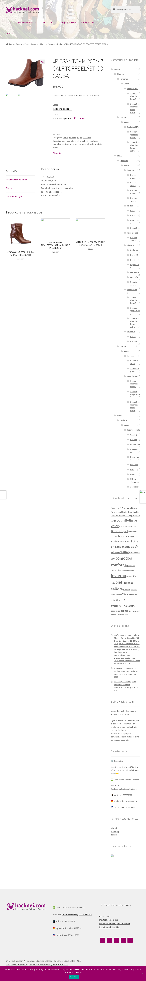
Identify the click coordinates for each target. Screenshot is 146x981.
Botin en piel (119, 531)
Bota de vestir (117, 515)
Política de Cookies (108, 919)
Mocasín (134, 277)
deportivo (129, 565)
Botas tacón (133, 184)
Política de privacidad (16, 964)
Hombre (120, 74)
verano (134, 595)
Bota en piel (129, 516)
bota (134, 508)
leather (81, 144)
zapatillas (115, 611)
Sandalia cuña (134, 362)
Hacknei (130, 356)
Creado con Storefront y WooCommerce (48, 964)
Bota (132, 210)
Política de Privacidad (109, 927)
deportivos (116, 570)
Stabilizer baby (116, 595)
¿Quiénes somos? (24, 22)
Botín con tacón (91, 141)
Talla (55, 114)
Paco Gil (130, 233)
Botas (133, 336)
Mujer (27, 44)
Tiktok (114, 834)
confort (65, 144)
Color (55, 104)
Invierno (34, 44)
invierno (73, 144)
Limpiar (81, 118)
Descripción (11, 171)
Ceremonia (135, 444)
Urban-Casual (133, 480)
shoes (126, 589)
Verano (124, 117)
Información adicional (17, 179)
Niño (119, 415)
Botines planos (133, 191)
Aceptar (73, 977)
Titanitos (127, 594)
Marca (42, 44)
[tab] (20, 171)
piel (87, 144)
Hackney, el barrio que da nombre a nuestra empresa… (125, 684)
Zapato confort (133, 283)
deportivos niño (128, 570)
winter (100, 144)
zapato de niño (122, 615)
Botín (59, 44)
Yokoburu (131, 331)
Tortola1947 (132, 127)
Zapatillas (135, 228)
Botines (133, 341)
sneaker (134, 590)
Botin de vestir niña (127, 526)
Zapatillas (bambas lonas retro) (135, 108)
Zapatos (134, 486)
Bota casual (116, 512)
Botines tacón (133, 199)
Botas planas (133, 176)
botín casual (126, 536)
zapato (124, 610)
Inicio (8, 22)
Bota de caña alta (130, 512)
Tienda (45, 22)
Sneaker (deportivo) (135, 311)
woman (121, 599)
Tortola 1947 (132, 88)
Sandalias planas (134, 370)
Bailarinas (134, 250)
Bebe (132, 434)
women (56, 147)
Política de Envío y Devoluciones (114, 923)
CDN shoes (131, 205)
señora (93, 144)
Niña (132, 469)
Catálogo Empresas (66, 22)
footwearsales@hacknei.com (124, 789)
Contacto (10, 33)
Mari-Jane (134, 272)
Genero (19, 44)
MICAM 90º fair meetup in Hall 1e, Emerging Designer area (126, 671)
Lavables (134, 464)
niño (113, 583)
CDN (113, 558)
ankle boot (66, 141)
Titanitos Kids (133, 430)
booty (74, 141)
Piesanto (51, 44)
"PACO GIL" (116, 508)
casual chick (134, 552)
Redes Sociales (88, 22)
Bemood (130, 170)
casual (124, 552)
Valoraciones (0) (14, 196)
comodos (57, 144)
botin (80, 141)
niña (134, 576)
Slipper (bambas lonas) (134, 96)
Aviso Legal (104, 916)
